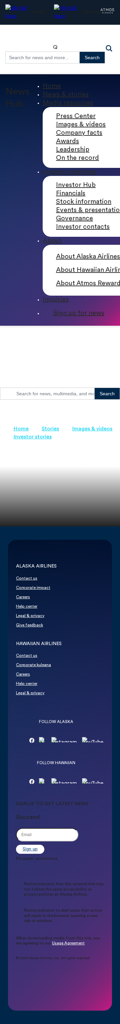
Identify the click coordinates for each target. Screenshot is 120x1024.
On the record (77, 158)
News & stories (66, 94)
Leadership (72, 149)
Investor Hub (76, 185)
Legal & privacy (30, 616)
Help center (26, 607)
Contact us (26, 579)
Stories (50, 429)
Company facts (79, 133)
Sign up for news (78, 313)
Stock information (83, 202)
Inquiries (56, 299)
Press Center (76, 116)
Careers (23, 597)
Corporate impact (33, 588)
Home (52, 86)
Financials (70, 193)
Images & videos (81, 124)
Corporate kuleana (33, 665)
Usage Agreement (68, 943)
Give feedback (29, 625)
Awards (67, 141)
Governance (74, 218)
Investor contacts (83, 227)
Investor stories (32, 437)
